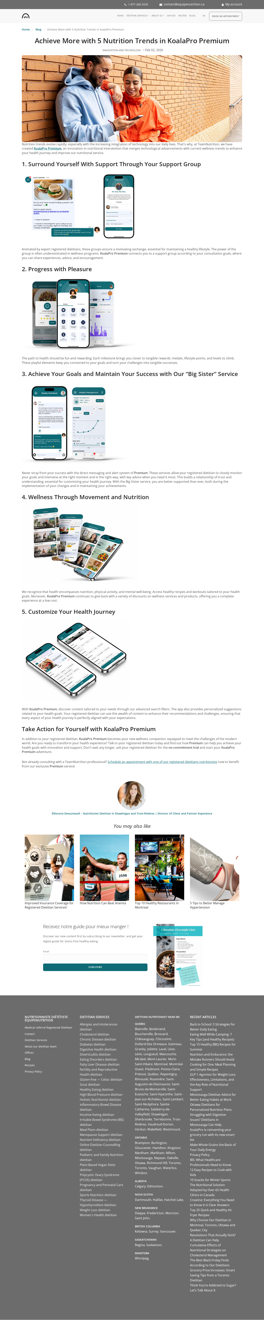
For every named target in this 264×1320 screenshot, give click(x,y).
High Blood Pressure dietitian (101, 1094)
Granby (140, 1049)
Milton (170, 1153)
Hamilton (159, 1148)
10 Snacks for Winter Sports (210, 1180)
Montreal (161, 1064)
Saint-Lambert (173, 1099)
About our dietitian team (41, 1046)
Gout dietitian (90, 1084)
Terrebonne (162, 1119)
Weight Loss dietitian (95, 1210)
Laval (162, 1049)
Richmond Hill (157, 1163)
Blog (192, 15)
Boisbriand (157, 1029)
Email (46, 951)
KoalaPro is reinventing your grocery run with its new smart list (212, 1135)
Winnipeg (142, 1258)
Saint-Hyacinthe (161, 1094)
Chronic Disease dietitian (98, 1039)
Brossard (161, 1034)
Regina (140, 1245)
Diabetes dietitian (93, 1044)
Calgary (140, 1186)
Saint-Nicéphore (146, 1104)
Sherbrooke (143, 1119)
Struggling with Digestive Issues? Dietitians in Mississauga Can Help (208, 1120)
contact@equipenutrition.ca (184, 4)
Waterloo (169, 1168)
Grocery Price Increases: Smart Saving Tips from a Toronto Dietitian (212, 1275)
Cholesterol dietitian (94, 1034)
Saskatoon (154, 1245)
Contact (30, 1034)
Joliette (152, 1049)
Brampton (142, 1143)
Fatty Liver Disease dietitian (100, 1064)
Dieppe (140, 1213)
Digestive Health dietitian (98, 1049)
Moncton (172, 1213)
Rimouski (141, 1079)
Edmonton (155, 1186)
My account (233, 4)
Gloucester (143, 1148)
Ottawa (140, 1163)
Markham (142, 1153)
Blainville (141, 1029)
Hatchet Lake (173, 1200)
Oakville (172, 1158)
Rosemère (157, 1079)
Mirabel (140, 1059)
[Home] (26, 15)
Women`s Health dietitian (98, 1215)
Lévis (171, 1049)
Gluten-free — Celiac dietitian (101, 1079)
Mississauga (143, 1158)
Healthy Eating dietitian (97, 1089)
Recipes (182, 15)
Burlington (159, 1143)
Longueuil (151, 1054)
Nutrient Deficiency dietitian (100, 1140)
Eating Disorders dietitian (98, 1059)
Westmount (171, 1129)
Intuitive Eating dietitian (97, 1115)
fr (204, 15)
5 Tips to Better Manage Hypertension (207, 905)
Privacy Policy (33, 1071)
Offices (171, 15)
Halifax (158, 1200)
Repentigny (168, 1074)
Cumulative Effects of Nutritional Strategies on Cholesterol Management (208, 1250)
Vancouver (168, 1231)
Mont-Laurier (157, 1059)
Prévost (140, 1074)
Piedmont (152, 1069)
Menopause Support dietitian (101, 1135)
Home (120, 15)
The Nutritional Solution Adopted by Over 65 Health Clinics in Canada (209, 1190)
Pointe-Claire (170, 1069)
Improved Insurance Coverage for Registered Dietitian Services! (49, 905)
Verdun (140, 1129)
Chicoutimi (163, 1039)
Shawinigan (159, 1114)
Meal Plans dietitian (94, 1130)
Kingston (174, 1148)
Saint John (142, 1218)
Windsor (141, 1173)
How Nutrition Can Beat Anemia (103, 903)
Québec (153, 1074)
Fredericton (155, 1213)
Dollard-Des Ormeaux (151, 1044)
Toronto (175, 1163)
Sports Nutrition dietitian (98, 1195)
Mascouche (167, 1054)
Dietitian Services (136, 15)
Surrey (153, 1231)
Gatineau (174, 1044)
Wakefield (154, 1129)
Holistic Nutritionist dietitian (100, 1099)
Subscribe (95, 967)
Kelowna (141, 1231)
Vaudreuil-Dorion (160, 1124)
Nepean (159, 1158)
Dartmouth (143, 1200)
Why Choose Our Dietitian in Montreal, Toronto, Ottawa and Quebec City (212, 1225)
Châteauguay (144, 1039)
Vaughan (154, 1168)
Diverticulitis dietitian (95, 1054)
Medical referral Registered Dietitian (48, 1027)
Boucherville (144, 1034)
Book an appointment (225, 16)
